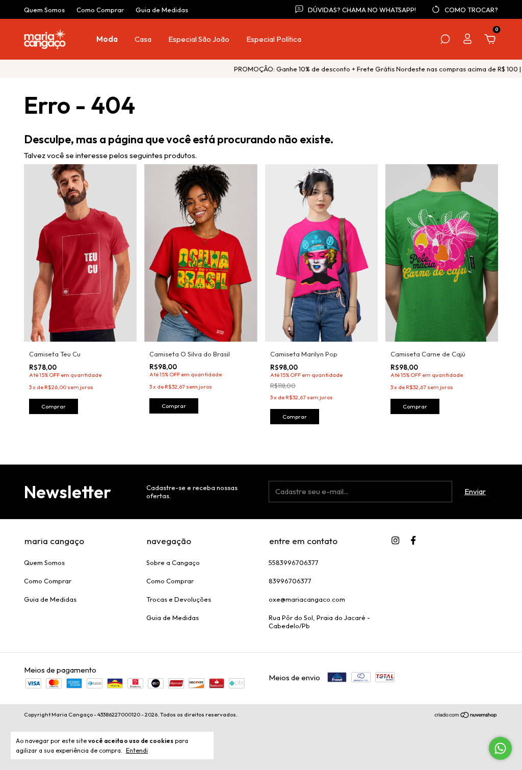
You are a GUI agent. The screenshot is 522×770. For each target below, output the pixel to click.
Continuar (261, 157)
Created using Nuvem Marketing (261, 193)
